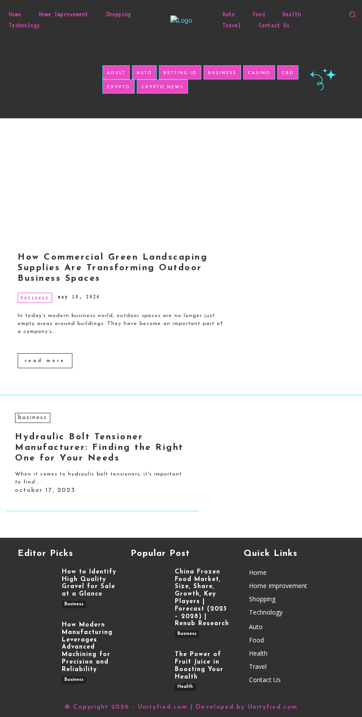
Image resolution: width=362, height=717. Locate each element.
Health (185, 686)
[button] (352, 14)
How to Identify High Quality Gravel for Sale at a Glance (89, 583)
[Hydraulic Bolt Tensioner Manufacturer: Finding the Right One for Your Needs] (277, 443)
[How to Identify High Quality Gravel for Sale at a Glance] (35, 584)
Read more (45, 360)
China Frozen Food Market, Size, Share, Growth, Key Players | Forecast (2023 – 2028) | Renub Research (202, 598)
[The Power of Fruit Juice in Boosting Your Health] (148, 666)
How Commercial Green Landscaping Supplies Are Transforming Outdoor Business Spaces (112, 268)
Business (35, 297)
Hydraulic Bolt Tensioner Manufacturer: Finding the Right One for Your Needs (99, 448)
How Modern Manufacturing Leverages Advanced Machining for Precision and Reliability (87, 647)
